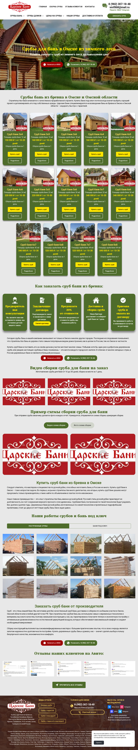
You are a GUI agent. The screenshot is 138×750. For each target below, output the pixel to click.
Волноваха (38, 746)
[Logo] (19, 6)
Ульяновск (28, 740)
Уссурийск (55, 744)
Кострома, (73, 740)
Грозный (31, 744)
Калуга (22, 742)
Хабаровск (37, 744)
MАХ (119, 10)
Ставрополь (49, 742)
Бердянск (62, 746)
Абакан (66, 744)
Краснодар (70, 733)
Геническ (76, 746)
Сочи (27, 733)
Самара (82, 731)
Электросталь (80, 735)
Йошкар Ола (15, 742)
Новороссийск (12, 738)
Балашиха (22, 735)
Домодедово (69, 735)
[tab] (56, 425)
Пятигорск (72, 744)
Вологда (45, 738)
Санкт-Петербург (60, 733)
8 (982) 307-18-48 (119, 4)
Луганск (89, 746)
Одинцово (61, 735)
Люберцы (45, 735)
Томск (67, 740)
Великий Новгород (35, 738)
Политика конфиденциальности (119, 720)
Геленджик (89, 744)
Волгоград (43, 733)
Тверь (59, 738)
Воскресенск (30, 735)
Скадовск (83, 746)
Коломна (88, 735)
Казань (27, 742)
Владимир (51, 733)
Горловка (69, 746)
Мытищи (38, 735)
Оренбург (89, 733)
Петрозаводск (14, 744)
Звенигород (14, 735)
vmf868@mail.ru (120, 7)
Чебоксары (40, 742)
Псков (20, 738)
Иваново (80, 740)
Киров (88, 738)
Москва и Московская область (69, 731)
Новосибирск (75, 738)
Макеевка (46, 746)
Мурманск (89, 742)
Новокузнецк (65, 738)
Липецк (17, 733)
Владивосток (46, 744)
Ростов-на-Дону (80, 733)
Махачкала (23, 744)
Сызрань (76, 742)
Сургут (11, 740)
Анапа (61, 744)
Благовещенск (34, 733)
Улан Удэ (33, 742)
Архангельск (60, 740)
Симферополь (58, 742)
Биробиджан (81, 744)
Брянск (82, 738)
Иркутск (25, 738)
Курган (23, 733)
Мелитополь (54, 746)
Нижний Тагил (68, 742)
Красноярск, (52, 738)
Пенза (13, 733)
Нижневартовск (18, 740)
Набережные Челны (90, 740)
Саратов (89, 731)
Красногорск (53, 735)
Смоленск (36, 740)
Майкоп (82, 742)
